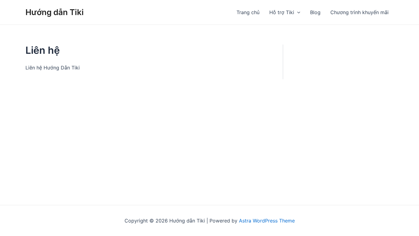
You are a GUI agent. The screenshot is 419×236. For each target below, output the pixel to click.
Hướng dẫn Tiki (54, 12)
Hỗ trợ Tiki (281, 12)
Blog (315, 12)
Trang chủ (247, 12)
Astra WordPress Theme (267, 221)
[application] (297, 12)
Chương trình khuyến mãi (359, 12)
